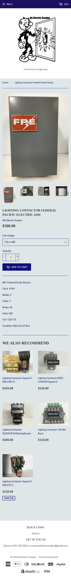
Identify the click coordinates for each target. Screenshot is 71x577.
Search (35, 533)
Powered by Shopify (48, 557)
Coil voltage (8, 235)
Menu (10, 4)
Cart (66, 4)
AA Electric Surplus (27, 557)
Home (5, 82)
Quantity (6, 251)
